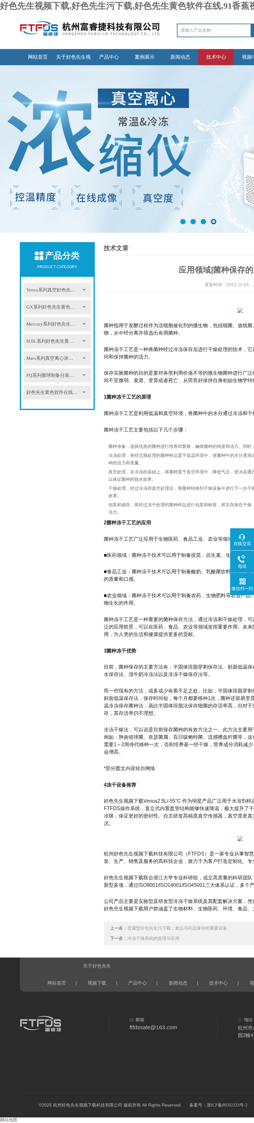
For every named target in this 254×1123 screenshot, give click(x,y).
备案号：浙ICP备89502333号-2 (218, 1105)
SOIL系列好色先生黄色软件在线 (58, 341)
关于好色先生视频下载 (73, 59)
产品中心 (109, 57)
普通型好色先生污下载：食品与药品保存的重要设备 (177, 928)
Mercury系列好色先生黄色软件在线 (58, 324)
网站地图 (8, 1120)
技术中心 (216, 57)
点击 (84, 290)
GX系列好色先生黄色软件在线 (57, 306)
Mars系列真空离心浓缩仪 (52, 358)
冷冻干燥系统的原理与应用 (153, 938)
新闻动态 (180, 57)
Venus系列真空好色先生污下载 (57, 289)
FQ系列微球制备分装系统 (52, 375)
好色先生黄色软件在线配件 (54, 392)
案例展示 (145, 57)
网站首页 (38, 57)
